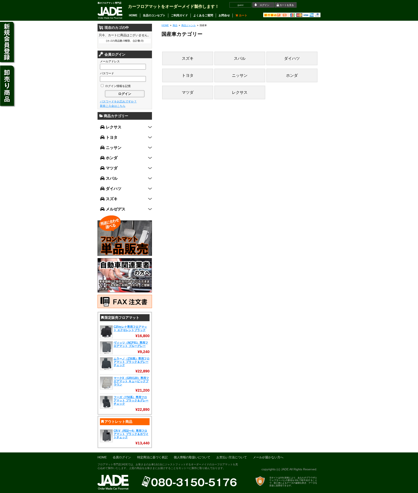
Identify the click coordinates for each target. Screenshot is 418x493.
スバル (240, 58)
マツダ (188, 92)
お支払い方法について (231, 457)
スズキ (188, 58)
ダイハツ (292, 58)
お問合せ (224, 15)
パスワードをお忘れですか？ (118, 101)
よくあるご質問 (203, 15)
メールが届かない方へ (268, 457)
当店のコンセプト (154, 15)
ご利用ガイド (179, 15)
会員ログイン (122, 457)
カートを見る (287, 5)
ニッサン (240, 75)
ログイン (264, 5)
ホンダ (292, 75)
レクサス (240, 92)
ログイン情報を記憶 (117, 86)
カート (242, 15)
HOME (133, 15)
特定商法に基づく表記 (152, 457)
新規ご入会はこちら (112, 105)
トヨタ (188, 75)
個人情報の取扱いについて (192, 457)
